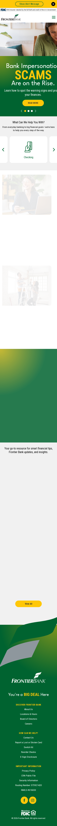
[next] (35, 111)
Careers (28, 723)
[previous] (21, 111)
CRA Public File (28, 775)
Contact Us (28, 737)
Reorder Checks (28, 752)
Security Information (28, 780)
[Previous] (3, 150)
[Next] (53, 150)
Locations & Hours (28, 714)
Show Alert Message (29, 4)
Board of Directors (28, 719)
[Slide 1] (28, 111)
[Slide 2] (32, 111)
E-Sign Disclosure (28, 757)
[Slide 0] (25, 111)
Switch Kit (28, 747)
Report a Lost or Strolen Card (28, 742)
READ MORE (33, 103)
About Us (28, 709)
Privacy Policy (28, 771)
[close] (53, 4)
